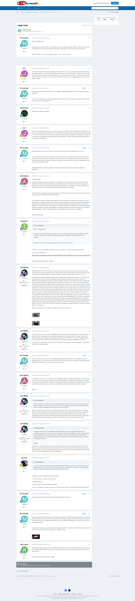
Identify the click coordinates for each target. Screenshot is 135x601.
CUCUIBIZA (24, 267)
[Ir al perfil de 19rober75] (24, 226)
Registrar (115, 3)
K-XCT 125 (40, 31)
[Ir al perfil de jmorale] (24, 463)
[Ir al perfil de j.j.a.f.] (24, 73)
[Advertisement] (54, 18)
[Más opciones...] (89, 38)
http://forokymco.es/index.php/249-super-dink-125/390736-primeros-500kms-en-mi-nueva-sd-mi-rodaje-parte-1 (61, 255)
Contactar (73, 594)
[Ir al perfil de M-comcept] (19, 30)
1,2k (25, 121)
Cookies (80, 594)
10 (25, 558)
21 (25, 189)
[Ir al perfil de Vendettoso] (24, 113)
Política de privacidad (64, 594)
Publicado (40, 38)
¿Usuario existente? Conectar (101, 3)
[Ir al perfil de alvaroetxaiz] (24, 181)
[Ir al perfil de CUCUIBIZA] (24, 272)
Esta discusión (109, 8)
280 (25, 51)
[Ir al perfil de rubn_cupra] (24, 549)
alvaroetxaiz (24, 176)
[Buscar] (117, 8)
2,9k (25, 471)
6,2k (25, 281)
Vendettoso (24, 108)
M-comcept (24, 38)
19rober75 (24, 221)
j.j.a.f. (24, 68)
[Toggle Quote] (34, 225)
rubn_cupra (24, 544)
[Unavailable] (36, 315)
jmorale (24, 458)
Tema (54, 594)
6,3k (25, 81)
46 (25, 234)
